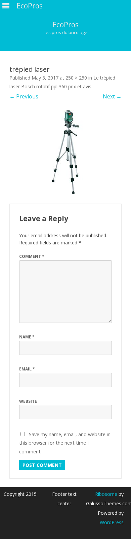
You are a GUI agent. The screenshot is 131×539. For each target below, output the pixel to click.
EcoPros (65, 24)
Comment (31, 256)
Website (28, 401)
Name (27, 337)
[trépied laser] (65, 152)
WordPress (112, 522)
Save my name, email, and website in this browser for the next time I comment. (65, 443)
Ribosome (106, 494)
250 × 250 (76, 77)
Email (27, 369)
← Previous (23, 96)
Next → (112, 96)
